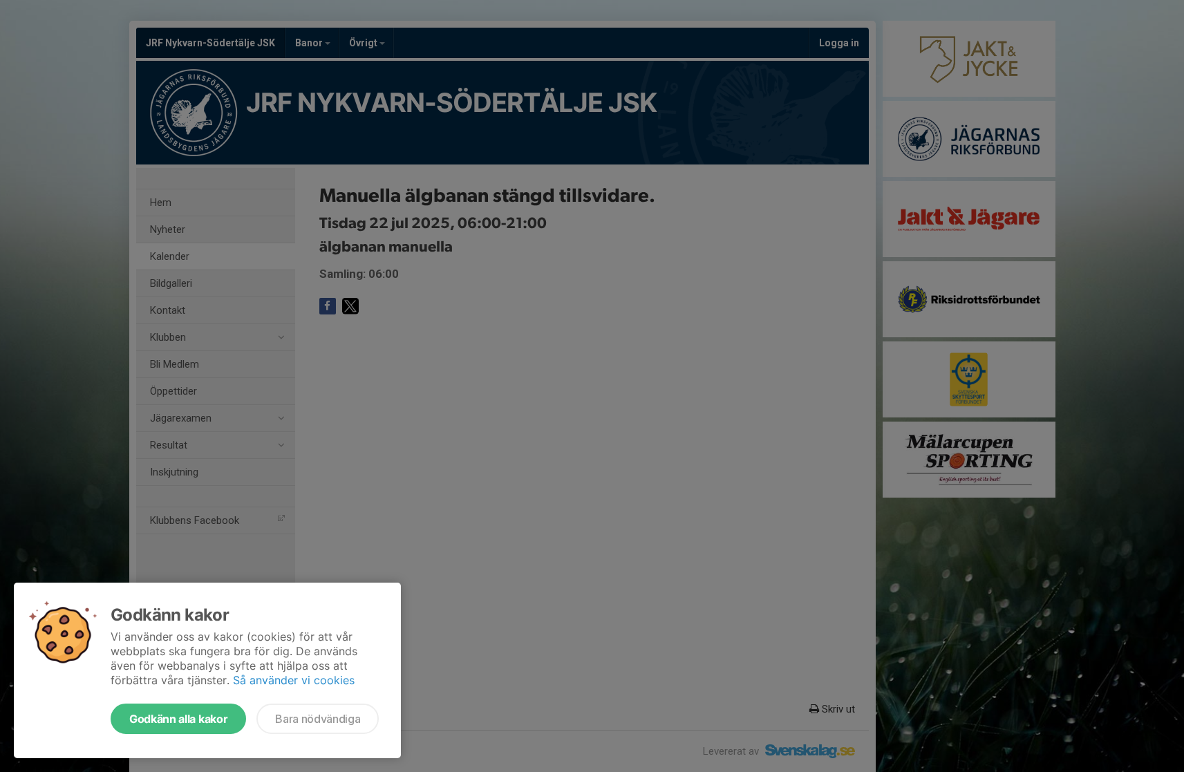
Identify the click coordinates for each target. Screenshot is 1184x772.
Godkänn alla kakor (178, 719)
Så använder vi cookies (294, 680)
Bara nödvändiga (317, 719)
